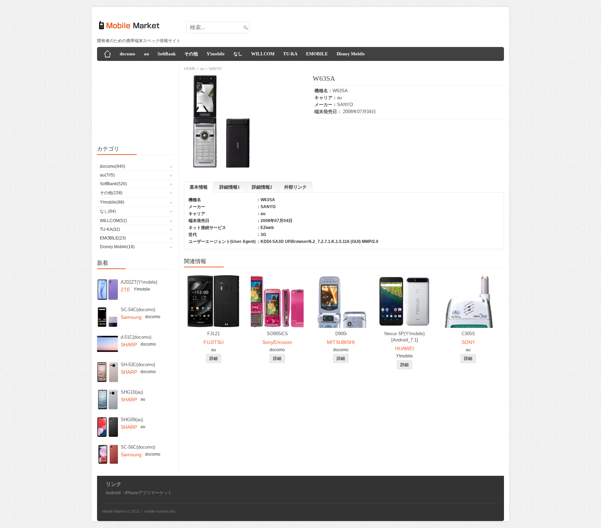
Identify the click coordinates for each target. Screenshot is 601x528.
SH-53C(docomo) (138, 364)
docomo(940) (112, 166)
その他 (191, 53)
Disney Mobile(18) (117, 246)
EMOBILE (317, 53)
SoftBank (167, 53)
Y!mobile (216, 53)
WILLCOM (262, 53)
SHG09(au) (132, 419)
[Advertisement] (375, 25)
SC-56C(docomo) (138, 447)
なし (237, 53)
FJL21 (213, 333)
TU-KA (290, 53)
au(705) (107, 175)
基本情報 (199, 187)
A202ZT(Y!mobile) (139, 282)
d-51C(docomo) (136, 337)
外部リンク (295, 187)
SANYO (345, 104)
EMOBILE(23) (113, 238)
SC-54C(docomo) (138, 309)
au (146, 53)
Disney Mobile (351, 53)
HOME (189, 68)
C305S (468, 333)
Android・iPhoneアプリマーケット (139, 492)
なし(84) (108, 211)
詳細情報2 (262, 187)
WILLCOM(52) (113, 220)
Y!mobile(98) (112, 202)
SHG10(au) (132, 392)
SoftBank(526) (113, 183)
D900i (341, 333)
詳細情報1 (229, 187)
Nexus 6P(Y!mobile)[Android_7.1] (404, 336)
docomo (127, 53)
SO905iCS (277, 333)
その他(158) (111, 192)
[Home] (107, 54)
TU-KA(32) (110, 229)
